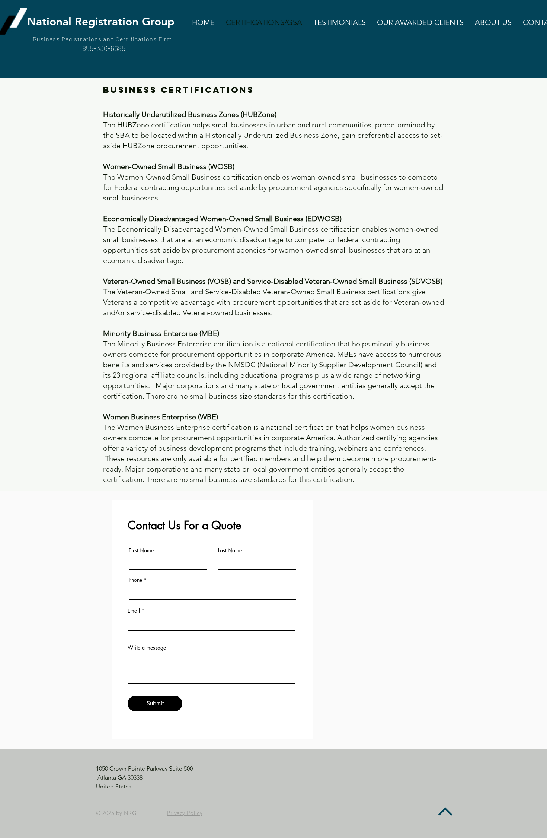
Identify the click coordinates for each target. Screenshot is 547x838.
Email (134, 610)
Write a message (147, 647)
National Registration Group (101, 21)
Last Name (230, 550)
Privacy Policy (184, 812)
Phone (135, 580)
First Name (141, 550)
